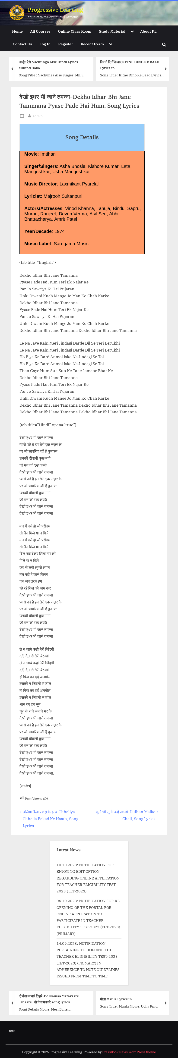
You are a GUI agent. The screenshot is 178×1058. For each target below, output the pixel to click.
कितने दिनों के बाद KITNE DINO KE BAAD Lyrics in (129, 64)
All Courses (40, 31)
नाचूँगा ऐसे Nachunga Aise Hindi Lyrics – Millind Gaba (50, 64)
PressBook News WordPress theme (129, 1052)
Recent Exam (92, 43)
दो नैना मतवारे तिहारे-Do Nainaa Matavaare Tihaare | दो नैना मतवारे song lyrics (49, 998)
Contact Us (22, 43)
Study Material (112, 31)
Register (65, 43)
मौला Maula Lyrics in (116, 999)
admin (38, 115)
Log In (45, 43)
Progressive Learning (55, 9)
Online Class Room (74, 31)
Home (17, 31)
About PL (148, 31)
